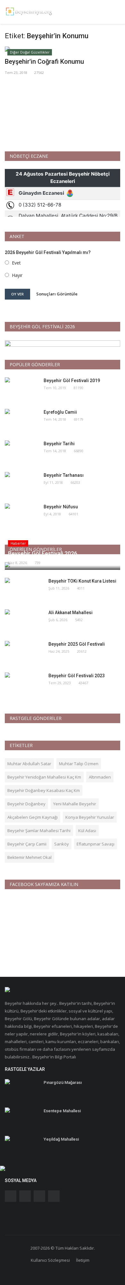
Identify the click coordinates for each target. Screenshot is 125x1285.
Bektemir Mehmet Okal (29, 857)
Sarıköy (61, 844)
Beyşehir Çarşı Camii (26, 844)
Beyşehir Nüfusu (61, 506)
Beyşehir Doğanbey (26, 804)
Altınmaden (100, 777)
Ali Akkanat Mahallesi (70, 612)
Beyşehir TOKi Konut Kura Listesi (82, 581)
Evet (16, 263)
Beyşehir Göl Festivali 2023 (76, 675)
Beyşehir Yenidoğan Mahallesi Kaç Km (44, 777)
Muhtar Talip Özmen (78, 763)
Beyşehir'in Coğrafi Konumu (44, 61)
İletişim (82, 1260)
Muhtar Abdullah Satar (29, 763)
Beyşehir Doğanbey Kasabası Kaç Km (43, 790)
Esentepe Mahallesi (62, 1110)
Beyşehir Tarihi (59, 443)
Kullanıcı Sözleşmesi (50, 1260)
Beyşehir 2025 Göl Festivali (76, 644)
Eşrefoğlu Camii (60, 412)
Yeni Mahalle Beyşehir (74, 804)
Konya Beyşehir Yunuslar (89, 817)
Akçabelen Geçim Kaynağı (32, 817)
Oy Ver (17, 294)
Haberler (18, 543)
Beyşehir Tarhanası (64, 475)
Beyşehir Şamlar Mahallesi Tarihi (39, 830)
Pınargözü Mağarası (63, 1082)
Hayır (17, 275)
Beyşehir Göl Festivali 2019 (72, 380)
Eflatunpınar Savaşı (95, 844)
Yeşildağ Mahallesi (61, 1139)
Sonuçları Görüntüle (57, 294)
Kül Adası (87, 830)
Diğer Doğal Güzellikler (30, 52)
